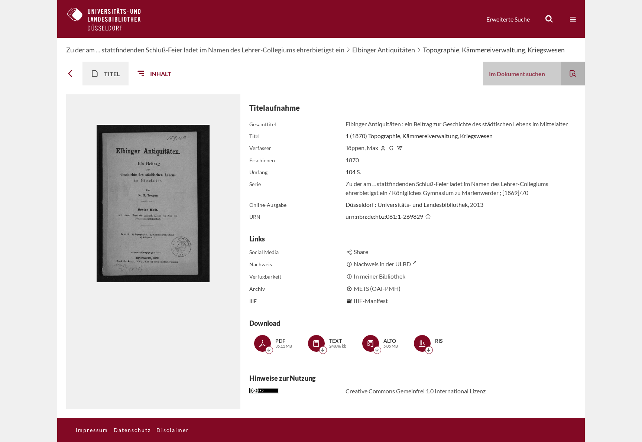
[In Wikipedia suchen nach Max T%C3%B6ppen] (399, 147)
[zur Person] (383, 147)
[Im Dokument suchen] (573, 73)
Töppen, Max (362, 147)
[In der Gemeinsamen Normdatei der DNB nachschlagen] (391, 147)
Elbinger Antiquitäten (383, 50)
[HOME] (109, 19)
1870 (352, 159)
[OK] (549, 19)
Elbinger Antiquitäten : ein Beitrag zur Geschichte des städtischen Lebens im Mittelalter (457, 123)
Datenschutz (132, 430)
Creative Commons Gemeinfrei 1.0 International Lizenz (416, 390)
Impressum (92, 430)
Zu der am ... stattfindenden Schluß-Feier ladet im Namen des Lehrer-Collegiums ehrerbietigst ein (205, 50)
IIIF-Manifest (371, 300)
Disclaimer (172, 430)
